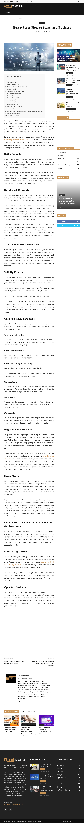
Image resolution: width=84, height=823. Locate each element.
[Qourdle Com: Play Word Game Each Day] (34, 767)
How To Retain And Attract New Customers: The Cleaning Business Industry (46, 788)
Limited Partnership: (16, 96)
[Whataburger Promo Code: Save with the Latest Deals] (11, 720)
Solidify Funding (12, 89)
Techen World (23, 675)
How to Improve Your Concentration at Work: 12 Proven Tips (46, 776)
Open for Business (13, 116)
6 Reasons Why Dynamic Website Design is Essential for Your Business (42, 664)
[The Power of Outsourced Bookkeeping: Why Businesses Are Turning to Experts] (28, 720)
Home (22, 1)
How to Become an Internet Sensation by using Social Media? (68, 200)
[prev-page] (5, 740)
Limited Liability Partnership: (18, 98)
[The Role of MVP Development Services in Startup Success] (61, 91)
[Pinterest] (44, 36)
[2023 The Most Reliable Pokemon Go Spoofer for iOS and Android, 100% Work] (61, 67)
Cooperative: (14, 104)
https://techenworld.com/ (25, 678)
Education (43, 781)
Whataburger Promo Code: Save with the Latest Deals (10, 730)
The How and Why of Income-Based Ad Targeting (72, 104)
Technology (68, 6)
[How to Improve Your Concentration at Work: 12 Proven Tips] (34, 777)
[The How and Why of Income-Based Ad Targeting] (61, 105)
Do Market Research (13, 84)
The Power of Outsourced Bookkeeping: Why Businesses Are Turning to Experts (28, 732)
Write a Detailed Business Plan (17, 87)
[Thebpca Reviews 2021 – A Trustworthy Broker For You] (61, 81)
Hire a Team (11, 109)
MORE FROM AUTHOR (28, 711)
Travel (7, 12)
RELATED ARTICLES (11, 711)
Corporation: (13, 100)
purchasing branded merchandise (16, 140)
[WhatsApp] (49, 36)
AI (25, 6)
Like (77, 221)
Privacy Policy (71, 821)
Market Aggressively (13, 113)
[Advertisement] (29, 624)
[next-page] (8, 740)
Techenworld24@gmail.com (13, 804)
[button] (77, 6)
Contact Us (29, 1)
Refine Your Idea (11, 82)
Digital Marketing (41, 6)
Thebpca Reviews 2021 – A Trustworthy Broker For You (73, 80)
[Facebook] (75, 1)
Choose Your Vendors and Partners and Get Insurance (25, 111)
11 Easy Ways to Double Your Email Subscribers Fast (14, 663)
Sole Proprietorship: (15, 93)
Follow (76, 225)
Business (31, 6)
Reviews (59, 6)
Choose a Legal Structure (15, 91)
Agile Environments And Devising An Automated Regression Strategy (66, 58)
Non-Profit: (13, 102)
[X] (78, 1)
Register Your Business (14, 106)
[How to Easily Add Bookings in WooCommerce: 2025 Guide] (46, 720)
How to (52, 6)
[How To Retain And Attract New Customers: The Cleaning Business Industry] (34, 789)
